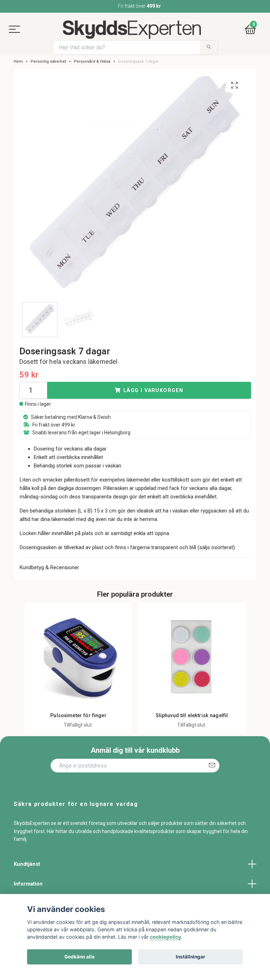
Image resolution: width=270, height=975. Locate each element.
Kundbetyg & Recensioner (49, 567)
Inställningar (190, 957)
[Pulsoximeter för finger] (78, 657)
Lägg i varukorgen (153, 390)
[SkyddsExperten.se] (131, 29)
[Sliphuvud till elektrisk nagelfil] (192, 657)
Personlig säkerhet (48, 61)
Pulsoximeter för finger (78, 716)
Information (28, 884)
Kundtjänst (27, 864)
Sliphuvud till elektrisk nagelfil (192, 716)
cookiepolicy (165, 937)
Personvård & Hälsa (92, 61)
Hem (18, 61)
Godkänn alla (79, 957)
